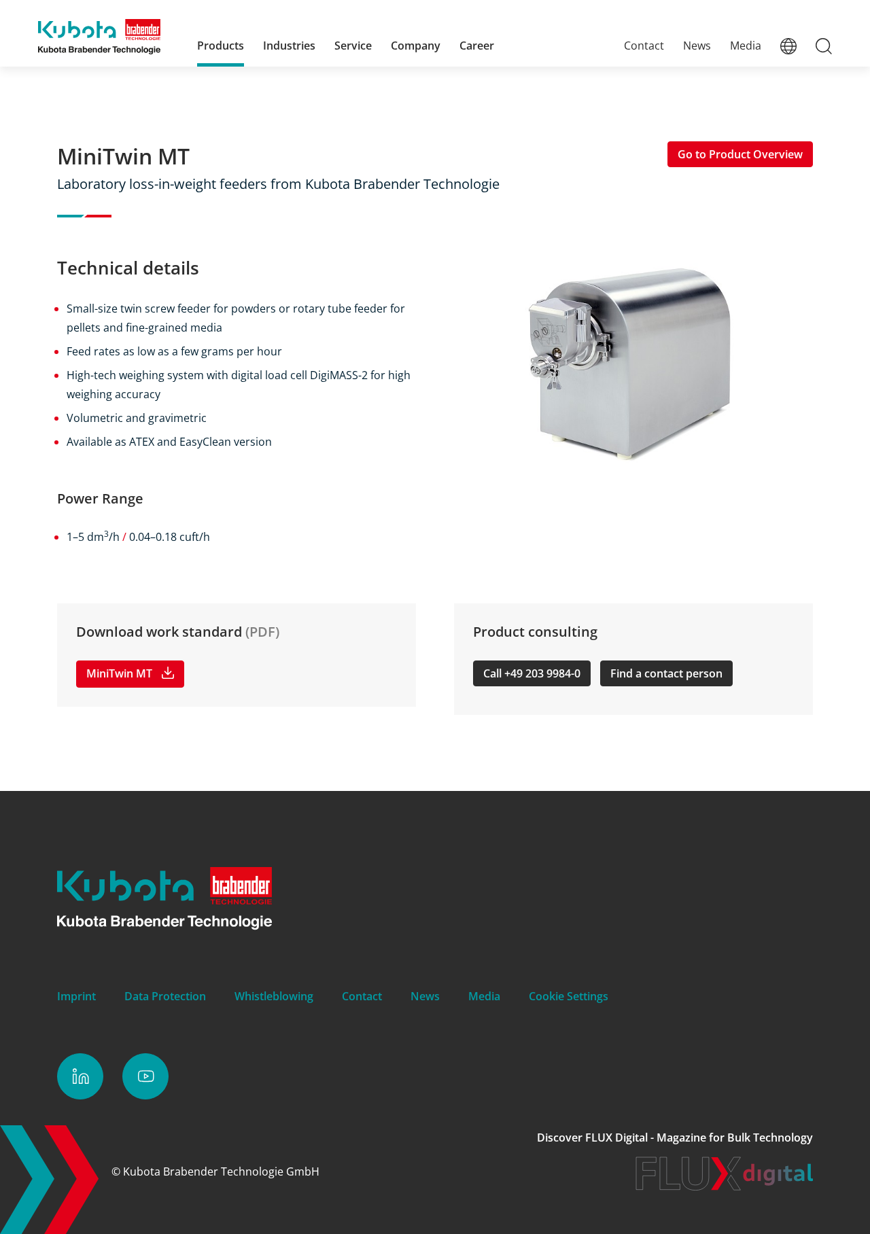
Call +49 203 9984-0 (531, 673)
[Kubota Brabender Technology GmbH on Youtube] (145, 1076)
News (697, 45)
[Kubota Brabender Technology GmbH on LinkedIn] (80, 1076)
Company (415, 45)
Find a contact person (666, 673)
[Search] (824, 45)
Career (476, 45)
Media (745, 45)
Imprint (76, 996)
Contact (644, 45)
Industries (289, 45)
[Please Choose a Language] (788, 45)
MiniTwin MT (119, 673)
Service (353, 45)
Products (220, 45)
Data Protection (165, 996)
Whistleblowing (273, 996)
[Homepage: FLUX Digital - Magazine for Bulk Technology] (724, 1186)
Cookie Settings (568, 996)
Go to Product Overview (740, 154)
